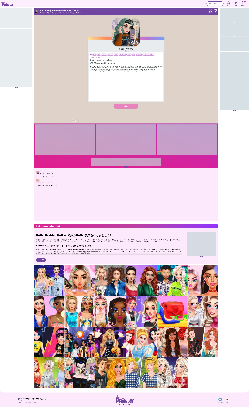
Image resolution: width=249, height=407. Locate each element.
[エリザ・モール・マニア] (172, 372)
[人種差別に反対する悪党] (79, 372)
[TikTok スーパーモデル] (79, 311)
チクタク (73, 13)
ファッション (66, 13)
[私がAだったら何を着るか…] (79, 342)
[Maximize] (210, 11)
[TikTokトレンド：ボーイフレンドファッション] (203, 311)
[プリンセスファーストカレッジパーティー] (49, 372)
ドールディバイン (52, 13)
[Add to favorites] (215, 11)
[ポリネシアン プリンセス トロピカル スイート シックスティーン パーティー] (172, 342)
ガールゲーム (42, 13)
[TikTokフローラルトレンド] (203, 280)
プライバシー (28, 402)
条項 (34, 402)
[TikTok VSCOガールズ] (141, 311)
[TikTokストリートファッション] (110, 280)
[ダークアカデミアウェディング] (49, 280)
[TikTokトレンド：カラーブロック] (172, 311)
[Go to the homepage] (7, 3)
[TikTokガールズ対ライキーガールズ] (49, 342)
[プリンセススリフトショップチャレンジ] (141, 372)
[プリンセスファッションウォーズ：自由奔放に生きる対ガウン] (203, 342)
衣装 (60, 13)
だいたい (20, 402)
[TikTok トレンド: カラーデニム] (141, 280)
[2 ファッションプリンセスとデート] (110, 372)
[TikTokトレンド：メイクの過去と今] (79, 280)
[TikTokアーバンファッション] (172, 280)
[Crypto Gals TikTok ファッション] (49, 311)
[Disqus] (126, 194)
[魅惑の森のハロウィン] (110, 342)
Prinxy (20, 398)
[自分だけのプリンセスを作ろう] (141, 342)
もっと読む (41, 260)
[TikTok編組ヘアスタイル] (110, 311)
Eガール (79, 13)
